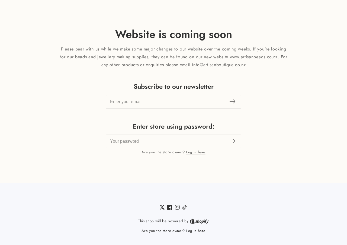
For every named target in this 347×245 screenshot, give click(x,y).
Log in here (195, 152)
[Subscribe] (232, 101)
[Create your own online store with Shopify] (199, 221)
